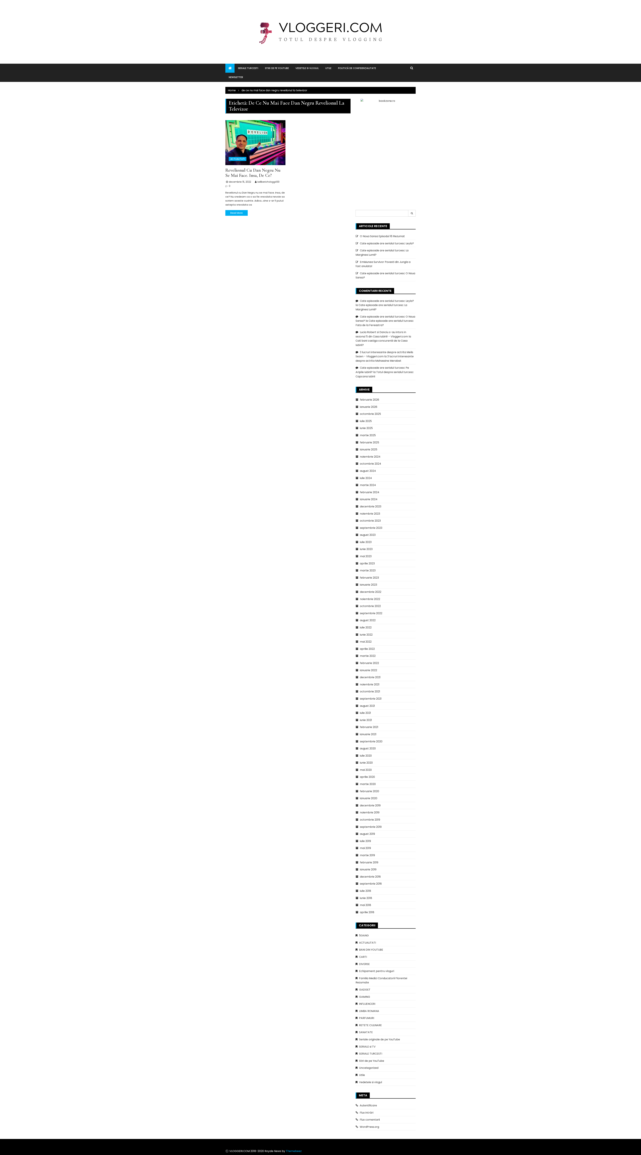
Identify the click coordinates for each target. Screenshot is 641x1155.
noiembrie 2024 (370, 457)
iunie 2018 (366, 898)
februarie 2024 (369, 492)
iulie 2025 (366, 421)
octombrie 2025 (370, 414)
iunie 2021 (366, 720)
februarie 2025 (369, 442)
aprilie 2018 (367, 912)
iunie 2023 (366, 549)
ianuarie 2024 (368, 499)
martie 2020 (368, 784)
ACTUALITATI (237, 159)
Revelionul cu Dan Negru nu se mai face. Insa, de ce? (252, 172)
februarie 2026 (369, 400)
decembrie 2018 (370, 877)
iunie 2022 (366, 635)
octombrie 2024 (370, 464)
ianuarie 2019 (368, 869)
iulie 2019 (365, 841)
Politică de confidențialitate (357, 68)
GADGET (364, 990)
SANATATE (366, 1032)
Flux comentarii (370, 1120)
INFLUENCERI (367, 1004)
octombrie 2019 (370, 820)
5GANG (364, 935)
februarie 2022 (369, 663)
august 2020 (368, 748)
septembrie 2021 (371, 699)
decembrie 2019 (370, 805)
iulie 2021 (365, 713)
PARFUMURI (366, 1018)
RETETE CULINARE (370, 1025)
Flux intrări (366, 1113)
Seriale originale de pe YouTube (379, 1039)
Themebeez (294, 1151)
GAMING (364, 997)
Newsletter (236, 77)
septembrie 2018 (371, 884)
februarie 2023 (369, 578)
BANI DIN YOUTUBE (371, 950)
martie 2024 (368, 485)
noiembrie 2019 (369, 812)
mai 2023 (366, 556)
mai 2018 (365, 905)
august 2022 (368, 620)
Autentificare (368, 1105)
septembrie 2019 (371, 827)
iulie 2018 (365, 891)
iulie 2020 (366, 756)
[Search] (412, 213)
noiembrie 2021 (369, 684)
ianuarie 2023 (368, 585)
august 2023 (368, 535)
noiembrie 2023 (370, 514)
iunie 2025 (366, 428)
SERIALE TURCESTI (248, 68)
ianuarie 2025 (368, 449)
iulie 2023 (366, 542)
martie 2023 (368, 570)
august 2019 (367, 834)
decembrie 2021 (370, 677)
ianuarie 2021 (368, 734)
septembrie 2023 (371, 528)
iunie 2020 (366, 763)
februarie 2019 (369, 862)
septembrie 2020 (371, 741)
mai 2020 (366, 770)
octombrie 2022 (370, 606)
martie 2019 (367, 855)
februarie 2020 (369, 791)
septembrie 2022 (371, 613)
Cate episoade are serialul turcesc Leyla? (387, 243)
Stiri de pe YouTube (277, 68)
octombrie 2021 (370, 691)
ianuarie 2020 (368, 798)
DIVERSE (364, 964)
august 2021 (367, 706)
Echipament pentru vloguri (376, 971)
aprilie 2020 (367, 777)
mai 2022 (366, 642)
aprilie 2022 (367, 649)
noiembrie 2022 (370, 599)
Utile (328, 68)
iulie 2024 (366, 478)
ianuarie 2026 (368, 407)
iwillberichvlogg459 (268, 182)
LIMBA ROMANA (369, 1011)
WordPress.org (369, 1127)
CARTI (363, 957)
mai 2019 (365, 848)
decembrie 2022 (370, 592)
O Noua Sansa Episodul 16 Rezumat (382, 236)
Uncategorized (368, 1068)
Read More (236, 213)
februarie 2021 (369, 727)
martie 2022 (368, 656)
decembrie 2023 (370, 506)
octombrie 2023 (370, 521)
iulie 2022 (366, 627)
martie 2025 (368, 435)
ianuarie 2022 (368, 670)
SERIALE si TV (367, 1047)
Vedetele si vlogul (307, 68)
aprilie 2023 (367, 563)
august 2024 (368, 471)
